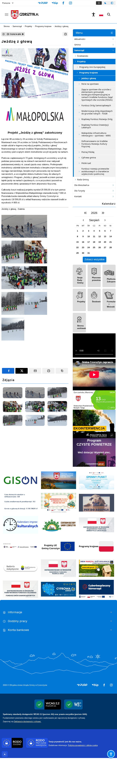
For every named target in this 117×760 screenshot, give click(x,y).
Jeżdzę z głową (88, 78)
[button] (42, 3)
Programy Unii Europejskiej (92, 67)
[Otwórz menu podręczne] (6, 14)
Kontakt (78, 196)
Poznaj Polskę (87, 152)
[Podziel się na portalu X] (21, 371)
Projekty (81, 61)
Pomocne (6, 3)
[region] (94, 235)
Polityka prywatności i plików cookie (83, 745)
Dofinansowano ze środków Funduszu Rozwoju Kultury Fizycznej (94, 144)
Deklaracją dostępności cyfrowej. (27, 721)
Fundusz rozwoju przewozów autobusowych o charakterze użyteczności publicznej (95, 171)
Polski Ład (86, 163)
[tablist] (106, 3)
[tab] (99, 3)
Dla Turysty (79, 190)
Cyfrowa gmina (88, 157)
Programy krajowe (88, 72)
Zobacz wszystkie (94, 259)
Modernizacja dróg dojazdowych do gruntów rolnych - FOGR (97, 112)
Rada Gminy (83, 179)
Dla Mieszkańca (81, 185)
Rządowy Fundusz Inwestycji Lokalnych (95, 126)
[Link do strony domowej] (48, 14)
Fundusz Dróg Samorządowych (96, 105)
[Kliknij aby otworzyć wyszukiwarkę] (109, 14)
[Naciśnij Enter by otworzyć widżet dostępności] (93, 14)
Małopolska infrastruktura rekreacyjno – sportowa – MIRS (96, 134)
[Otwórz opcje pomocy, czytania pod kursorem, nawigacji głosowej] (111, 754)
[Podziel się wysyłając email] (35, 371)
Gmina (77, 44)
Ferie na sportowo (90, 84)
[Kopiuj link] (62, 371)
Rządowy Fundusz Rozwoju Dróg (96, 119)
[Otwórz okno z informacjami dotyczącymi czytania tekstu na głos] (3, 34)
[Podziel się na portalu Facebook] (8, 371)
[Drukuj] (65, 34)
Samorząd (79, 50)
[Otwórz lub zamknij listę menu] (111, 32)
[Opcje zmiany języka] (101, 14)
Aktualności (79, 39)
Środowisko (82, 56)
